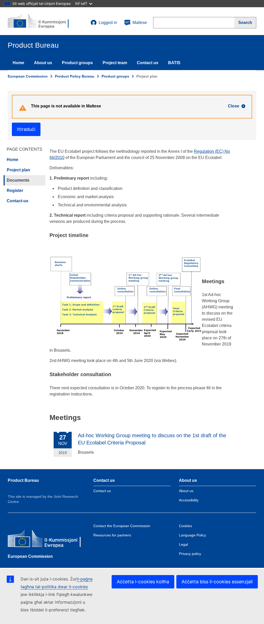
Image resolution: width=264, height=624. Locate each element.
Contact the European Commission (121, 526)
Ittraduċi (26, 129)
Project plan (18, 170)
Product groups (77, 63)
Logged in (108, 22)
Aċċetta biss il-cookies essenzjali (217, 581)
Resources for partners (112, 535)
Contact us (147, 63)
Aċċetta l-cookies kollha (143, 581)
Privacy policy (190, 554)
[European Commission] (45, 539)
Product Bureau (23, 480)
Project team (115, 63)
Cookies (185, 526)
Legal (183, 544)
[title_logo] (39, 21)
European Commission (28, 76)
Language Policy (192, 535)
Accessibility (189, 500)
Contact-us (17, 201)
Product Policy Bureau (74, 76)
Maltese (136, 22)
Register (15, 190)
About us (43, 63)
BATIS (174, 63)
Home (18, 63)
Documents (18, 180)
